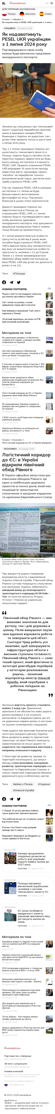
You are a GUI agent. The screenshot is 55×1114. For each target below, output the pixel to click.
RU (47, 3)
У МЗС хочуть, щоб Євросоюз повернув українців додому (22, 418)
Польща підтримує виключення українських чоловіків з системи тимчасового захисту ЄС (33, 887)
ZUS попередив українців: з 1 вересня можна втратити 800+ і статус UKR (22, 969)
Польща (11, 14)
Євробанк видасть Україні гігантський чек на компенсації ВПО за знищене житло (22, 944)
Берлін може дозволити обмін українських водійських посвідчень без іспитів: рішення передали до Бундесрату (22, 381)
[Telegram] (11, 282)
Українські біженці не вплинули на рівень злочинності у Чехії (20, 429)
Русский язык (16, 1084)
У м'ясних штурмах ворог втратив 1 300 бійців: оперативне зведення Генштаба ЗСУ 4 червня (23, 366)
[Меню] (4, 3)
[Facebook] (4, 282)
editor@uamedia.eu (14, 1059)
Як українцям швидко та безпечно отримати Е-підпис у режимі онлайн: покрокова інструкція (21, 340)
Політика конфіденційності (19, 1081)
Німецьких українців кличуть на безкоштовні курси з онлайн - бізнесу (21, 980)
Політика (22, 868)
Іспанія (48, 14)
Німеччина (30, 14)
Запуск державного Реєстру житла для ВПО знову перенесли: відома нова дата (23, 1030)
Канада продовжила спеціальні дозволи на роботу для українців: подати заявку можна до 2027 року (33, 859)
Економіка (10, 449)
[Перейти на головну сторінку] (27, 3)
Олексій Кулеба (24, 790)
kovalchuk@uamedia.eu (16, 1067)
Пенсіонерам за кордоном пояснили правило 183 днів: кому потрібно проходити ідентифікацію (21, 992)
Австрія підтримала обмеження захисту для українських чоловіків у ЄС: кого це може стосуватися (23, 353)
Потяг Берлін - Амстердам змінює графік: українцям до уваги (20, 1017)
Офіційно (9, 28)
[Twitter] (18, 282)
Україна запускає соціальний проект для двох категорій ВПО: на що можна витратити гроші (22, 957)
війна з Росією (24, 784)
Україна (45, 784)
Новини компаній (13, 1071)
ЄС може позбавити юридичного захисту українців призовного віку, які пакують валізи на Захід (34, 916)
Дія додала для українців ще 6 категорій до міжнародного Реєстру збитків (21, 1005)
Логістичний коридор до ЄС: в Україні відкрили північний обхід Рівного (22, 394)
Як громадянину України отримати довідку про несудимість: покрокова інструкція (21, 406)
